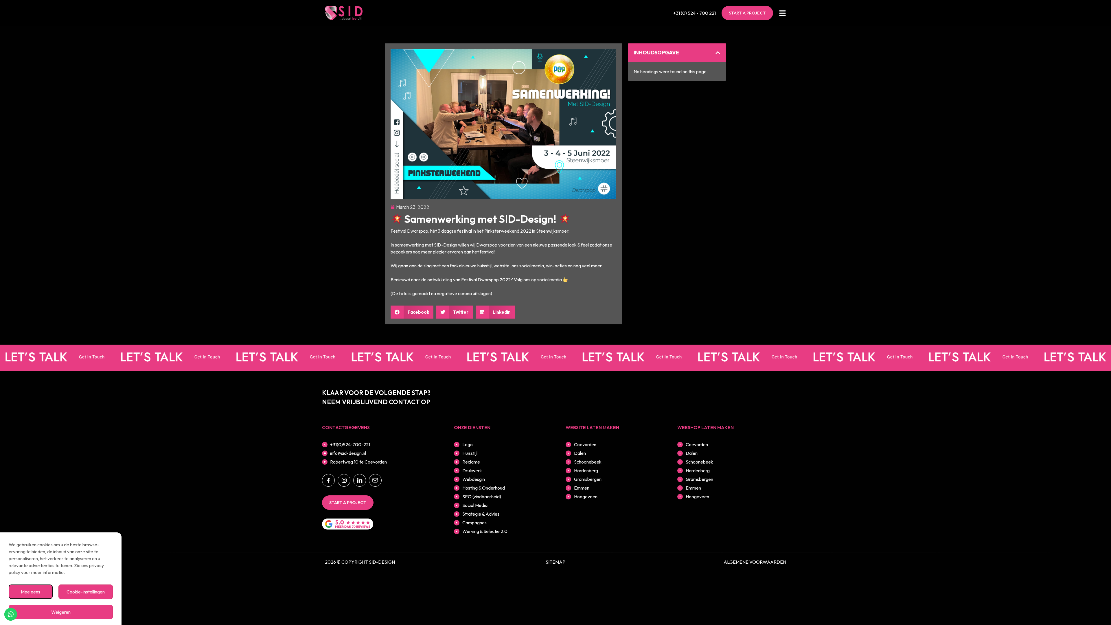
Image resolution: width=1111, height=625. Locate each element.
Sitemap (555, 562)
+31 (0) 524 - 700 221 (694, 13)
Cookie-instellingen (86, 592)
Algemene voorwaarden (755, 562)
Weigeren (61, 612)
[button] (412, 312)
